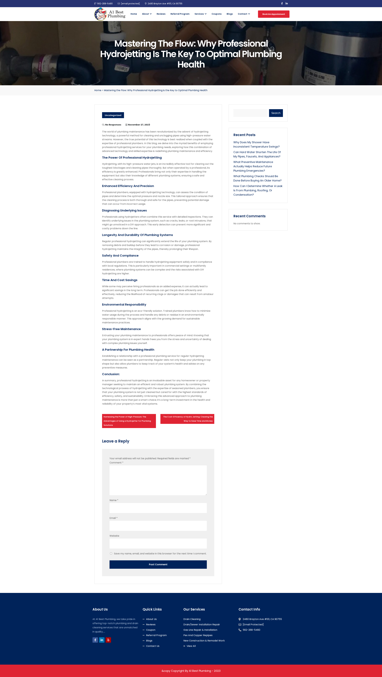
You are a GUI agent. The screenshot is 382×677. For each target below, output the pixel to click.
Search (276, 113)
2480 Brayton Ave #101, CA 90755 (165, 3)
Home (134, 13)
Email (114, 518)
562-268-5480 (105, 3)
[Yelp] (108, 640)
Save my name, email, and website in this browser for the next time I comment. (160, 553)
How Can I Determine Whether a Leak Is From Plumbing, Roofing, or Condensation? (257, 190)
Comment (116, 462)
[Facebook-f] (95, 640)
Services (199, 13)
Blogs (230, 13)
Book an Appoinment (273, 14)
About (145, 13)
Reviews (161, 13)
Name (114, 500)
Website (114, 536)
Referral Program (180, 13)
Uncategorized (113, 115)
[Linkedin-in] (101, 640)
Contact (243, 13)
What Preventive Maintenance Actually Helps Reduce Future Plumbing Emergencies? (253, 166)
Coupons (217, 13)
